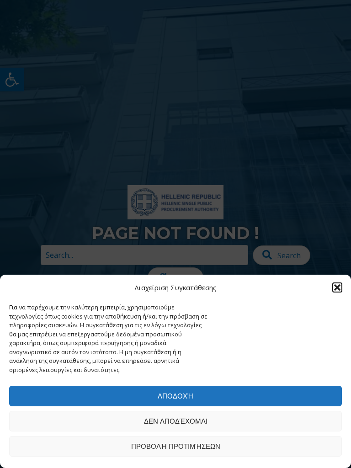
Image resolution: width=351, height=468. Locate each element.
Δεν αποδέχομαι (175, 421)
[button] (337, 287)
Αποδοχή (175, 396)
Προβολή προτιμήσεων (175, 446)
